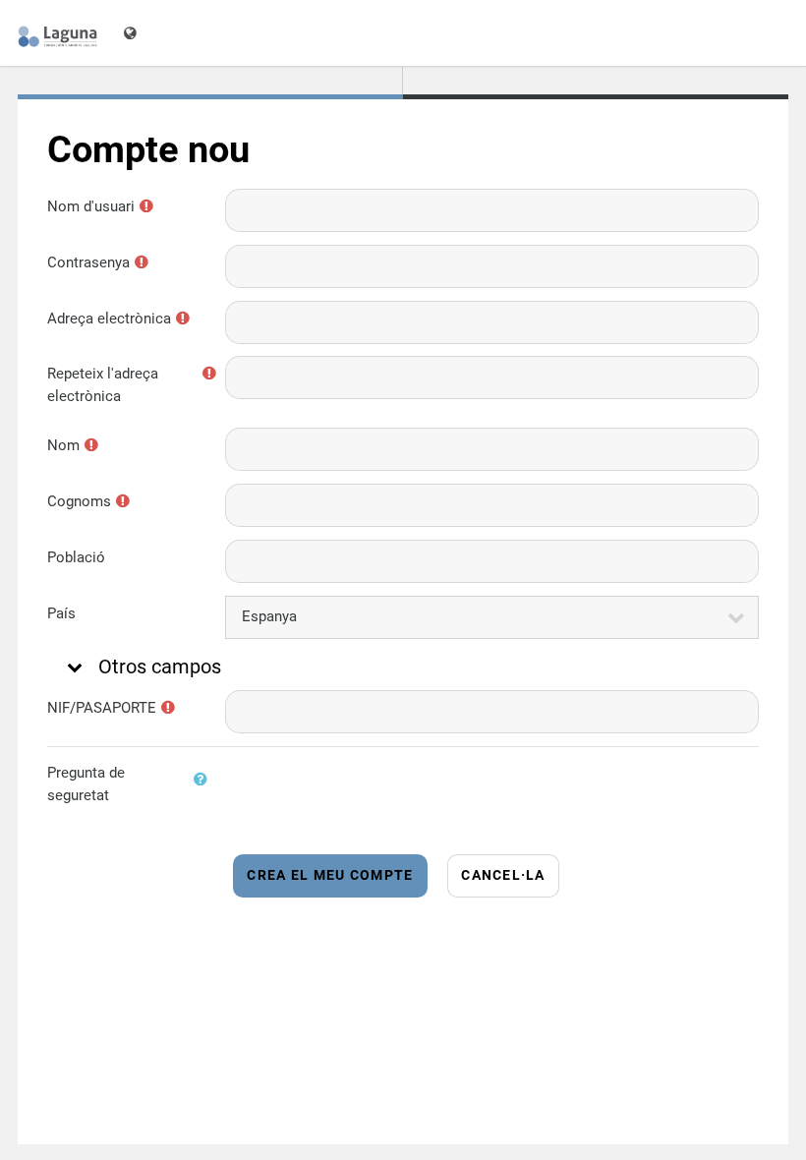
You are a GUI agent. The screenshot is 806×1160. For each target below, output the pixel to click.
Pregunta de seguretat (86, 784)
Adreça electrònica (109, 318)
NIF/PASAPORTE (101, 708)
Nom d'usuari (91, 206)
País (61, 613)
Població (76, 557)
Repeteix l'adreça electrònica (102, 385)
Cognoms (79, 501)
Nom (63, 445)
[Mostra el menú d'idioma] (132, 33)
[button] (72, 666)
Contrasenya (88, 262)
